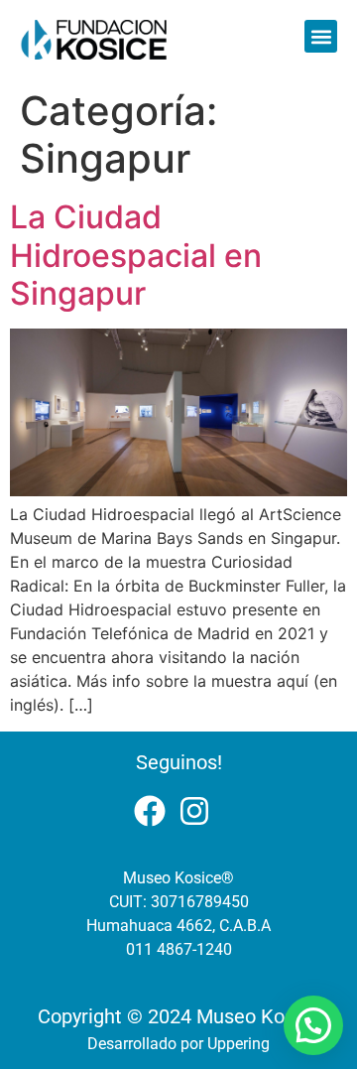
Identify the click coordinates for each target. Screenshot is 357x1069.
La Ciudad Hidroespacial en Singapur (136, 255)
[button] (320, 36)
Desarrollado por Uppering (178, 1043)
